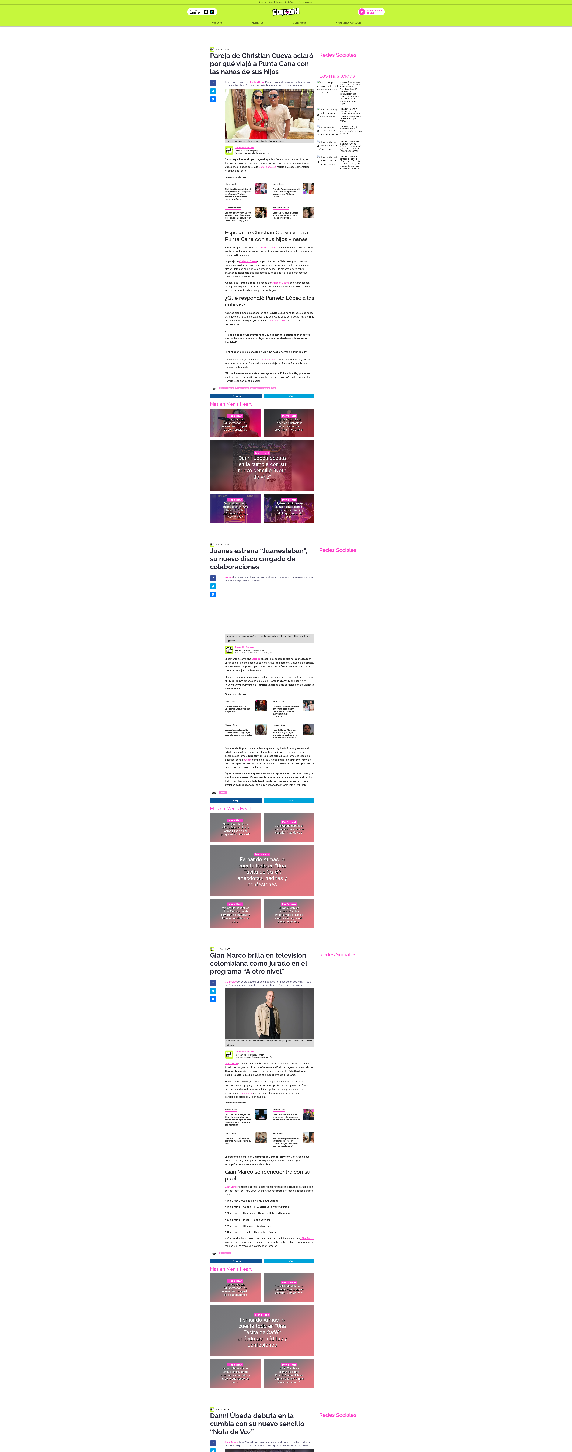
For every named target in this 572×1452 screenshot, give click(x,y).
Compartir (237, 396)
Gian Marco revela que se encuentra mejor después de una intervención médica (286, 1117)
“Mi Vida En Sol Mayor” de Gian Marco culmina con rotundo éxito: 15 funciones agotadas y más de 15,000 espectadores (238, 1119)
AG (273, 388)
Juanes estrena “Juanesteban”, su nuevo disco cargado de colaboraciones (235, 424)
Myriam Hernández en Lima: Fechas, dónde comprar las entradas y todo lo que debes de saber (289, 510)
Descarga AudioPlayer (285, 2)
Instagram (255, 388)
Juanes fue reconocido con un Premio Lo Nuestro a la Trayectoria (238, 709)
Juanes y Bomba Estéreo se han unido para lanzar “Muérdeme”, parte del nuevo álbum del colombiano (286, 711)
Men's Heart (224, 49)
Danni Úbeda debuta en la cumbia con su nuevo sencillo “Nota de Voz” (262, 467)
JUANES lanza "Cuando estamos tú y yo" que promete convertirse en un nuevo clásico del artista (285, 734)
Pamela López (242, 388)
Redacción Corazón (244, 147)
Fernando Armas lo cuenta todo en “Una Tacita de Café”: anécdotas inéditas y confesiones (235, 510)
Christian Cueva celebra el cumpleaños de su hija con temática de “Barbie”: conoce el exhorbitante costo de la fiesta (238, 194)
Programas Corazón (348, 22)
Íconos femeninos (233, 208)
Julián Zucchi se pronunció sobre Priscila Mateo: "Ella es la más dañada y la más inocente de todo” (289, 914)
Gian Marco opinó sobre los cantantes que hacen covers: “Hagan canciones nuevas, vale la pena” (286, 1142)
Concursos (299, 22)
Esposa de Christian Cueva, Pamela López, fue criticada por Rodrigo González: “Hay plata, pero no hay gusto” (238, 217)
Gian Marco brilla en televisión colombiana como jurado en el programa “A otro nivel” (289, 424)
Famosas (216, 22)
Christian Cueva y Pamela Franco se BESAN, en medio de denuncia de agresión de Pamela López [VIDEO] (350, 115)
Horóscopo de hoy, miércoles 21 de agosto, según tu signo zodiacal (351, 130)
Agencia (265, 388)
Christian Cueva (256, 81)
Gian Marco (231, 981)
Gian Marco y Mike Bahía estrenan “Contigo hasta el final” (238, 1141)
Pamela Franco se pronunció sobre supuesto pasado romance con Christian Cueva (286, 193)
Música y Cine (231, 701)
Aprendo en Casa (266, 2)
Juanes (247, 759)
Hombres (258, 22)
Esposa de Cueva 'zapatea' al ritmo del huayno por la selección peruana (286, 215)
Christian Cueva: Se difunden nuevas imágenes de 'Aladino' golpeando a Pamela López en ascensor (350, 146)
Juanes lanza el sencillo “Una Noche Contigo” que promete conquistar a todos (238, 732)
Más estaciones (305, 2)
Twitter (290, 396)
